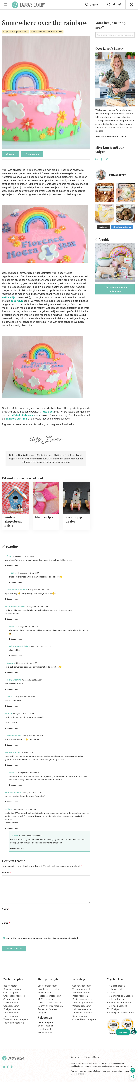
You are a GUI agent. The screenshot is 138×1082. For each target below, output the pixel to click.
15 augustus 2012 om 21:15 (28, 627)
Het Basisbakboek (116, 985)
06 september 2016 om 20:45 (25, 809)
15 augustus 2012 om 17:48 (37, 606)
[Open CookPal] (134, 1032)
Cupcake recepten (12, 999)
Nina (9, 556)
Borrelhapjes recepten (48, 989)
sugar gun (17, 300)
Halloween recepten (82, 1009)
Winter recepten (45, 1032)
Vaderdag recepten (81, 1006)
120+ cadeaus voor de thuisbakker (115, 289)
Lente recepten (45, 1022)
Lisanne (11, 663)
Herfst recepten (45, 1029)
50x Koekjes (113, 1009)
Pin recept (33, 154)
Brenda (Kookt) (14, 735)
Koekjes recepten (11, 1009)
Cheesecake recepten (14, 995)
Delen (12, 154)
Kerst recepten (79, 1016)
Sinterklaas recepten (82, 1012)
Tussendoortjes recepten (15, 1019)
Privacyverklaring (91, 1057)
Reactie (6, 872)
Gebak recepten (11, 1006)
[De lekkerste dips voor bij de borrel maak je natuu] (125, 192)
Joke (9, 713)
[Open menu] (5, 4)
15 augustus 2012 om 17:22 (38, 590)
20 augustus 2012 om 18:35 (28, 773)
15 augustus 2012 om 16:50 (23, 556)
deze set (48, 411)
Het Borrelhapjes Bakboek (120, 995)
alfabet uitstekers (22, 415)
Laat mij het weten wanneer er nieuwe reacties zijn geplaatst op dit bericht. (42, 938)
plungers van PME (16, 418)
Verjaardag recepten (82, 989)
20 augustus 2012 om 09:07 (33, 736)
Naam (6, 909)
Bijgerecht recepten (47, 985)
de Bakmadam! (14, 792)
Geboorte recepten (81, 985)
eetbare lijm (9, 297)
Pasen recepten (80, 995)
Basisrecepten (10, 985)
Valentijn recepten (81, 992)
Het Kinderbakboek (116, 999)
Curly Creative (14, 680)
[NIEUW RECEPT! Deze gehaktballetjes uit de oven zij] (125, 213)
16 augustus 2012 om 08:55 (33, 680)
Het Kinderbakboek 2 (117, 1006)
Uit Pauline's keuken (17, 589)
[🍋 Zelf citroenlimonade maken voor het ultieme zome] (104, 213)
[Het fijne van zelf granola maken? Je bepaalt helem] (104, 192)
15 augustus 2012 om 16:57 (28, 573)
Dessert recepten (11, 1002)
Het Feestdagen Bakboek (119, 1002)
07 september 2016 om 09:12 (30, 836)
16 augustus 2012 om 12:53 (23, 714)
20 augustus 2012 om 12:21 (31, 752)
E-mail (6, 923)
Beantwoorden (12, 565)
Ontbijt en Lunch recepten (50, 1002)
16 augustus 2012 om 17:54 (41, 646)
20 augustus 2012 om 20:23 (33, 792)
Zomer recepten (46, 1025)
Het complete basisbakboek (120, 1012)
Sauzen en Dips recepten (50, 1006)
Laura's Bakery (28, 4)
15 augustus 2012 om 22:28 (26, 663)
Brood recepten (45, 992)
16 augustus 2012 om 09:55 (24, 697)
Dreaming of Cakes (16, 606)
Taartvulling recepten (13, 1022)
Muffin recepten (11, 1012)
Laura (14, 573)
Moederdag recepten (82, 1002)
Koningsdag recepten (82, 999)
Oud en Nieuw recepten (84, 1019)
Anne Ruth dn (13, 752)
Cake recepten (10, 992)
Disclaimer (75, 1057)
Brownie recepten (12, 989)
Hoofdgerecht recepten (49, 995)
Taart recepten (10, 1016)
